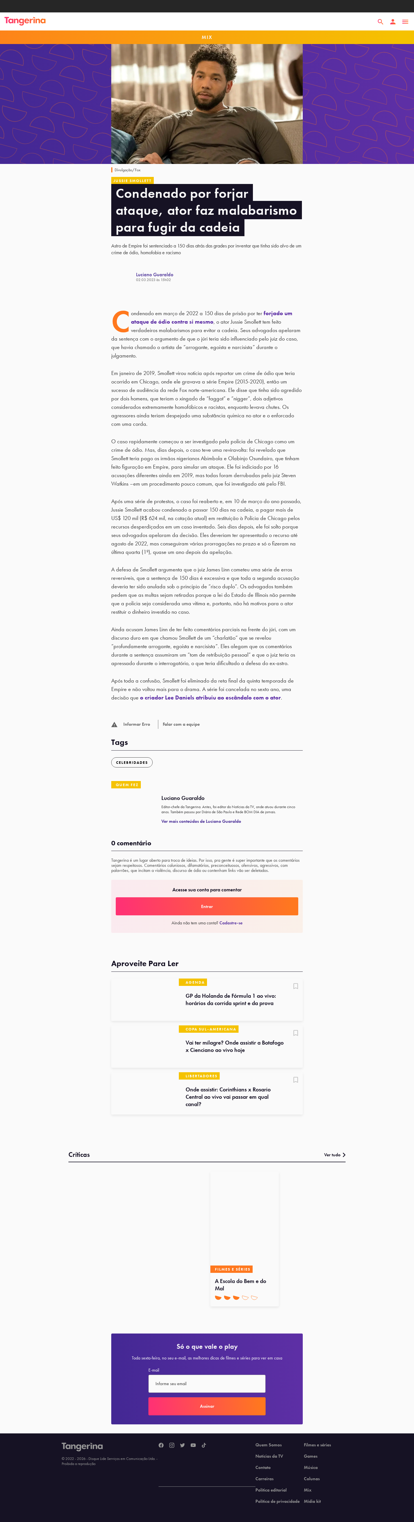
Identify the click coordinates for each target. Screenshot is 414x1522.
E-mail (153, 1370)
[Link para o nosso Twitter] (182, 1445)
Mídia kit (312, 1501)
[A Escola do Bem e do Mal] (244, 1222)
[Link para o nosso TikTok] (203, 1445)
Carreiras (264, 1479)
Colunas (312, 1479)
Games (310, 1456)
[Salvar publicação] (295, 986)
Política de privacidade (277, 1501)
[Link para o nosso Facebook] (161, 1445)
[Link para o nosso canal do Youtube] (193, 1445)
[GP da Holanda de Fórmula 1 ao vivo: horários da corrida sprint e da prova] (145, 1000)
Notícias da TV (269, 1456)
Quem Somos (268, 1445)
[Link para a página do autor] (123, 276)
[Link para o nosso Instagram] (171, 1445)
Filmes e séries (317, 1445)
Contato (263, 1467)
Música (311, 1467)
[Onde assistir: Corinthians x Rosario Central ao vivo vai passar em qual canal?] (145, 1093)
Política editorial (271, 1490)
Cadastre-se (230, 923)
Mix (307, 1490)
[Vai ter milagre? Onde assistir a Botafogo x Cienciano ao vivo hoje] (145, 1046)
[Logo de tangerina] (25, 22)
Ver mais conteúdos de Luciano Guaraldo (201, 821)
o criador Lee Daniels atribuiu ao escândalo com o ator (210, 697)
